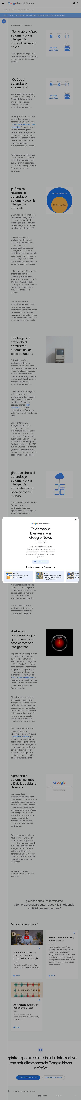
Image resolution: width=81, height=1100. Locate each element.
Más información (40, 562)
